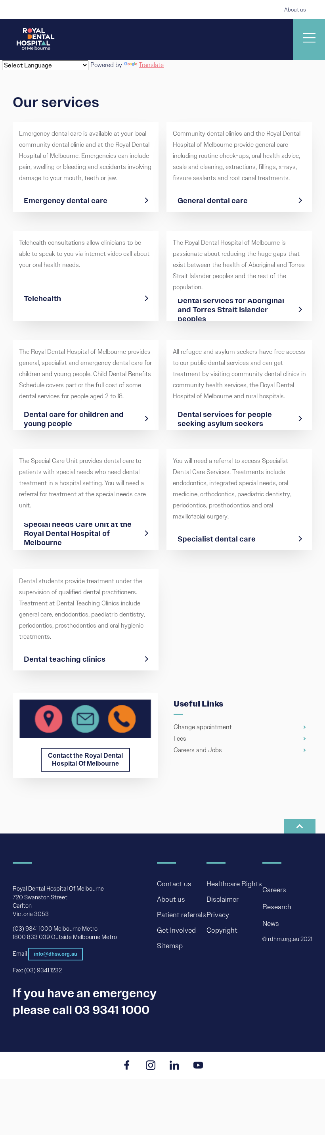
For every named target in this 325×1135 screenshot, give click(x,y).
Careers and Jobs (198, 750)
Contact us (174, 884)
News (270, 923)
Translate (151, 65)
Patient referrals (181, 915)
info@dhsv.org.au (55, 954)
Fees (180, 738)
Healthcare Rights (234, 884)
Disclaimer (222, 900)
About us (295, 9)
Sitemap (170, 946)
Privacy (217, 915)
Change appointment (203, 727)
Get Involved (176, 930)
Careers (274, 890)
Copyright (221, 930)
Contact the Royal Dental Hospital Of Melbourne (85, 759)
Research (276, 907)
